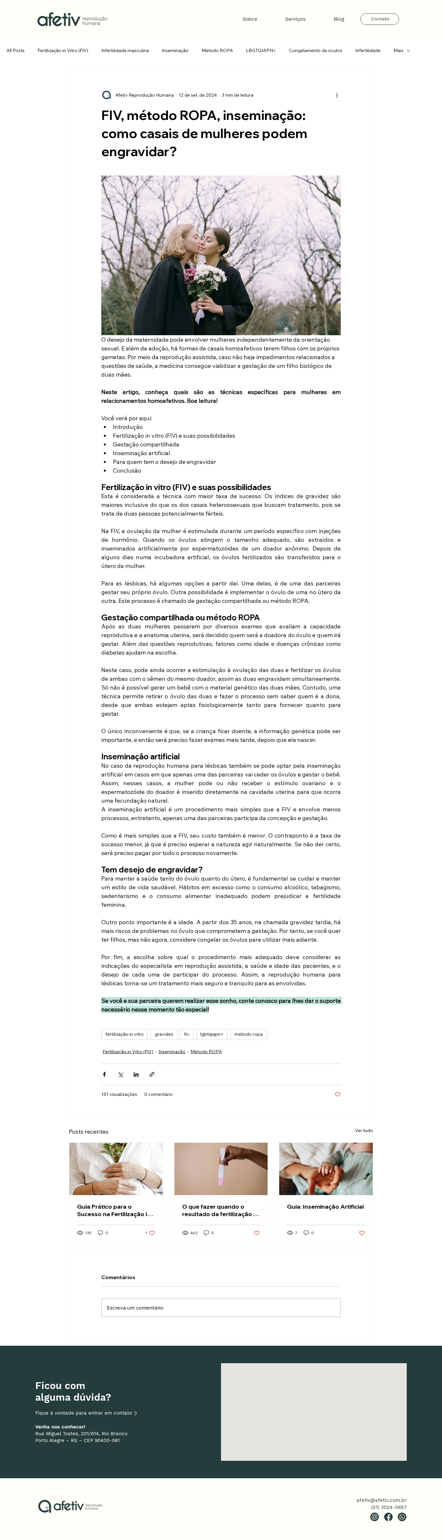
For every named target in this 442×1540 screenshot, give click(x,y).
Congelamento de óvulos (315, 50)
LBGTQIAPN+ (261, 50)
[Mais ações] (337, 95)
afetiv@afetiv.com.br (381, 1500)
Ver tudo (364, 1130)
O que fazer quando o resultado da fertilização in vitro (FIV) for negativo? (220, 1210)
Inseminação (175, 50)
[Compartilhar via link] (152, 1074)
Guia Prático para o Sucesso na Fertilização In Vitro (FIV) (114, 1210)
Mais (398, 50)
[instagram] (374, 1517)
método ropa (249, 1034)
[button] (285, 19)
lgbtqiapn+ (212, 1034)
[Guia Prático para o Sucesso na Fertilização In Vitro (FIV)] (116, 1169)
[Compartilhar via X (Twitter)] (120, 1074)
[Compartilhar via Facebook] (104, 1074)
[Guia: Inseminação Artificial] (326, 1169)
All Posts (15, 50)
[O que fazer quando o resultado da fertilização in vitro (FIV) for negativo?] (221, 1169)
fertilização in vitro (124, 1034)
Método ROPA (217, 50)
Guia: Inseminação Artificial (325, 1206)
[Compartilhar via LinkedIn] (136, 1074)
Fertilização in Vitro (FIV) (63, 50)
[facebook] (388, 1517)
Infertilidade (368, 50)
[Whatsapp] (402, 1517)
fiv (186, 1034)
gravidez (164, 1034)
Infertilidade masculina (125, 50)
